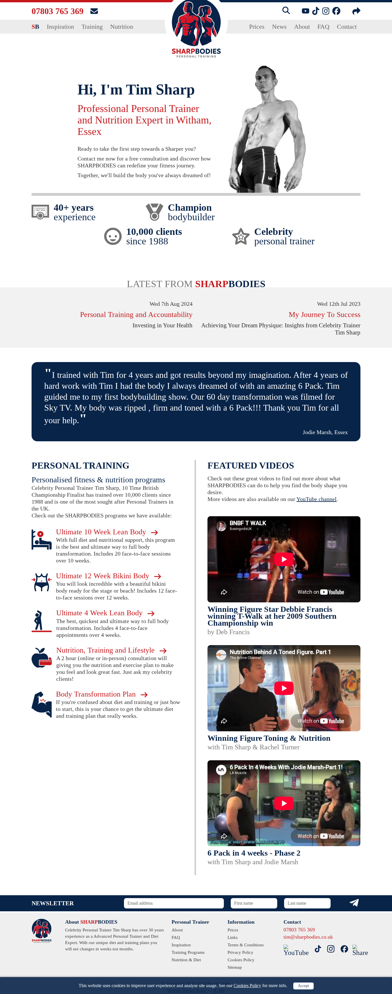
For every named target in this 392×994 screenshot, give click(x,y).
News (279, 26)
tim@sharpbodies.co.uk (308, 937)
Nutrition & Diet (186, 960)
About (302, 26)
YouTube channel (316, 499)
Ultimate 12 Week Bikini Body (103, 576)
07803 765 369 (58, 11)
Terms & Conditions (246, 945)
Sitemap (235, 967)
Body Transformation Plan (97, 694)
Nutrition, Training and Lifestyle (106, 650)
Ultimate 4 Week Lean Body (100, 613)
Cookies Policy (247, 985)
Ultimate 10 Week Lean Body (102, 532)
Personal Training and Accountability (136, 314)
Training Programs (188, 952)
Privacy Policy (240, 952)
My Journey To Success (324, 314)
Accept (303, 986)
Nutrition (121, 26)
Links (233, 937)
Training (92, 26)
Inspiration (60, 26)
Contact (347, 26)
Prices (257, 26)
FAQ (323, 26)
